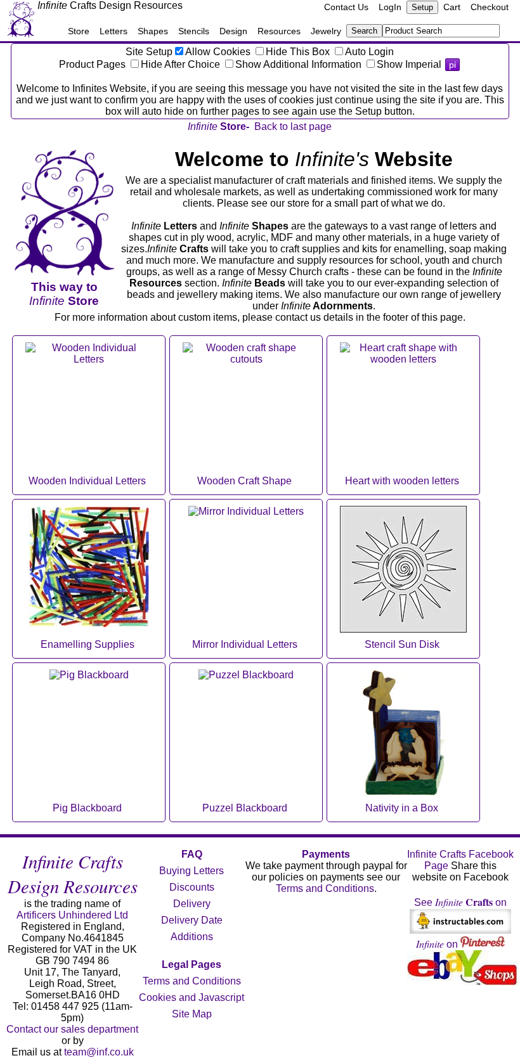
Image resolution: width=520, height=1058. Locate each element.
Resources (279, 31)
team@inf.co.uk (99, 1052)
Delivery (192, 903)
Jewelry (326, 31)
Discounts (191, 887)
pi (452, 65)
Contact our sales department (72, 1029)
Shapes (153, 31)
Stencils (193, 31)
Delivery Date (192, 920)
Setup (422, 7)
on (438, 944)
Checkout (490, 7)
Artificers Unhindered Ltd (72, 915)
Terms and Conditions (192, 981)
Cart (451, 7)
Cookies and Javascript (191, 997)
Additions (192, 936)
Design (233, 31)
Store (78, 31)
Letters (113, 31)
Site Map (192, 1014)
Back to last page (293, 126)
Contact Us (346, 7)
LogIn (390, 7)
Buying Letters (191, 870)
